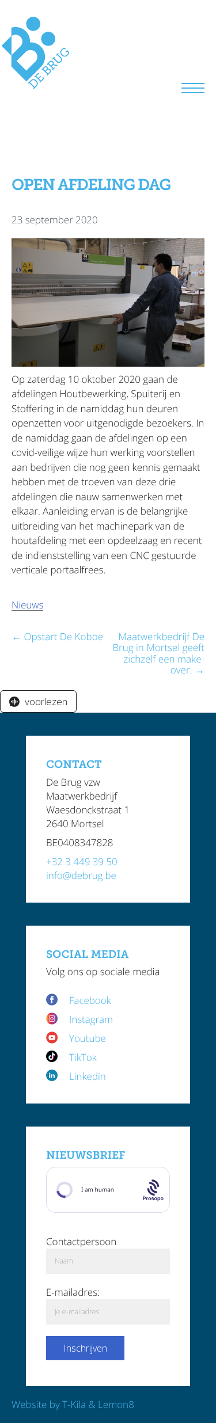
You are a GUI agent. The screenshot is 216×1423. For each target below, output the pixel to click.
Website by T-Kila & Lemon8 (73, 1404)
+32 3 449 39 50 (82, 861)
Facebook (91, 1000)
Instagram (91, 1019)
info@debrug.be (81, 875)
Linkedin (87, 1076)
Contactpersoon (81, 1241)
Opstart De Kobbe (63, 636)
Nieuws (27, 604)
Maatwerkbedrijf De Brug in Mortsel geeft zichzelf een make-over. (158, 653)
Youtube (87, 1038)
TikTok (83, 1057)
